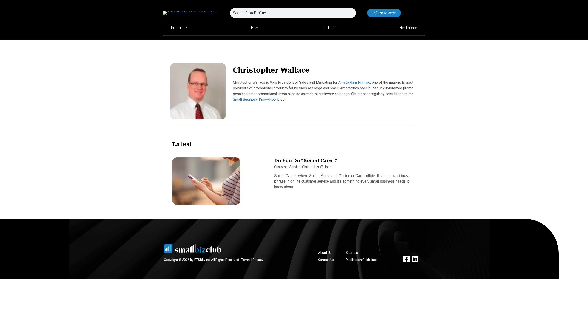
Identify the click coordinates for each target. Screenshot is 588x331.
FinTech (329, 28)
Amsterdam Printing (354, 82)
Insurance (179, 28)
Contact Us (326, 260)
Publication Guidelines (361, 260)
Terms (246, 260)
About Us (324, 252)
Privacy (258, 260)
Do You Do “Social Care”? (305, 160)
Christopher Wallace (316, 167)
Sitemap (352, 252)
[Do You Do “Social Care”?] (206, 183)
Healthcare (408, 28)
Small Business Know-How (255, 99)
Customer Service (287, 167)
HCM (255, 28)
